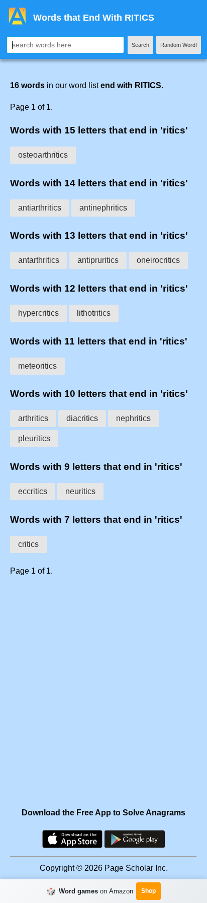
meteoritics (37, 366)
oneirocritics (158, 260)
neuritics (80, 491)
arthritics (33, 418)
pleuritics (34, 438)
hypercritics (38, 313)
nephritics (133, 418)
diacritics (82, 418)
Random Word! (178, 45)
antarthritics (38, 260)
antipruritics (98, 260)
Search (140, 45)
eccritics (32, 491)
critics (28, 544)
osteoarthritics (43, 155)
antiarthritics (39, 207)
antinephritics (103, 207)
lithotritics (94, 313)
